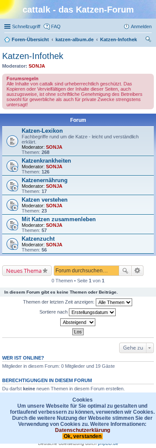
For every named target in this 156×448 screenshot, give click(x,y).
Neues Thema (24, 271)
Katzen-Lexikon (42, 131)
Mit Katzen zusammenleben (59, 219)
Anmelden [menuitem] (141, 26)
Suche (125, 270)
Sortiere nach (54, 311)
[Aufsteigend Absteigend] (78, 322)
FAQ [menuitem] (56, 26)
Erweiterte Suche (137, 270)
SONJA (37, 66)
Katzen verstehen (45, 199)
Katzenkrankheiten (46, 160)
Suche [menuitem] (149, 40)
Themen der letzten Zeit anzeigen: (59, 301)
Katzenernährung (45, 180)
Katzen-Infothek (32, 56)
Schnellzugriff (26, 26)
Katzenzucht (38, 238)
